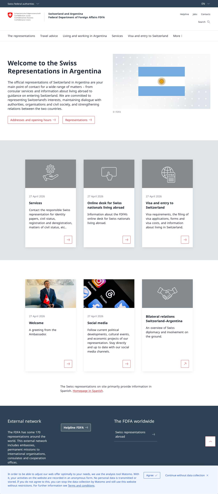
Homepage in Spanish (88, 391)
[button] (21, 36)
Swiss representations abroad (130, 434)
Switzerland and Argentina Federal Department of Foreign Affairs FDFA (76, 15)
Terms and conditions (81, 485)
